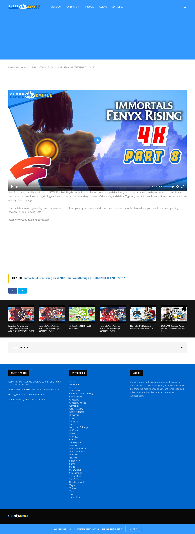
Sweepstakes (75, 473)
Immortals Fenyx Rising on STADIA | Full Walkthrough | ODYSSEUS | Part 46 (110, 328)
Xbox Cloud (74, 497)
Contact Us (117, 6)
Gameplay (74, 406)
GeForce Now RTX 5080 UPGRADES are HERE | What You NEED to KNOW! (34, 383)
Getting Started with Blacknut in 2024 (26, 394)
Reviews (103, 6)
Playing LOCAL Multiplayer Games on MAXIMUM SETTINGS (142, 327)
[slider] (83, 186)
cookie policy (116, 528)
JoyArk (72, 418)
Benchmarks (75, 384)
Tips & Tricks (75, 479)
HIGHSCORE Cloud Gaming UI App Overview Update (34, 389)
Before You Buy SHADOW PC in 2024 (26, 399)
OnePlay (73, 439)
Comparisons (75, 397)
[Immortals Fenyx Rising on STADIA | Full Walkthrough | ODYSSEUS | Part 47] (52, 314)
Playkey (73, 445)
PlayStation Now (77, 448)
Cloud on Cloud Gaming (81, 394)
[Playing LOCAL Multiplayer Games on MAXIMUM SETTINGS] (143, 314)
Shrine (72, 464)
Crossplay (55, 6)
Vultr (71, 494)
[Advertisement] (97, 36)
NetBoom (74, 430)
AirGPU (72, 381)
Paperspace (75, 442)
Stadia (72, 467)
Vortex (72, 491)
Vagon (72, 485)
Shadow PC (75, 461)
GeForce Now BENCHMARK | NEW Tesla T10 (80, 327)
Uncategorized (76, 482)
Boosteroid (74, 391)
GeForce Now (76, 409)
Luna (71, 424)
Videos (11, 74)
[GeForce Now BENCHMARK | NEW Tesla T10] (82, 314)
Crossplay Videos (77, 403)
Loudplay (73, 421)
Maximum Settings (78, 427)
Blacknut (73, 387)
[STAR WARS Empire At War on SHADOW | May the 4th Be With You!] (174, 314)
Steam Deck (75, 470)
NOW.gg (73, 436)
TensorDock (75, 476)
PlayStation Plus (77, 452)
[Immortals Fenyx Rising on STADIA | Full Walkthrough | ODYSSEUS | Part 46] (113, 314)
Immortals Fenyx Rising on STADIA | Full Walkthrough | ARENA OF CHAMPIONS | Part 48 (21, 328)
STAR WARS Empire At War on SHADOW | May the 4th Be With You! (173, 328)
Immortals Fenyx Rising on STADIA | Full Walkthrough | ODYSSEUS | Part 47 (49, 328)
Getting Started (76, 412)
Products (89, 6)
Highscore (74, 415)
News (72, 433)
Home (10, 67)
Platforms (71, 6)
